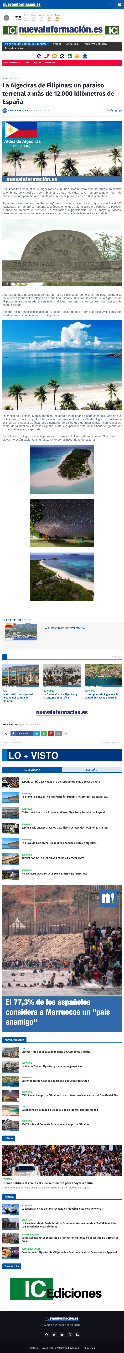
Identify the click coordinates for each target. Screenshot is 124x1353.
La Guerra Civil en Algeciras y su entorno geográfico (60, 696)
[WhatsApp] (120, 110)
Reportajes (50, 63)
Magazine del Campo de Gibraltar (25, 44)
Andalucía (72, 44)
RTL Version (89, 1348)
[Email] (58, 733)
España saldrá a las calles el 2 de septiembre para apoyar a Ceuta (61, 781)
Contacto (34, 1348)
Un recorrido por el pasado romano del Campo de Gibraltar (18, 698)
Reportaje (15, 78)
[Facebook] (111, 110)
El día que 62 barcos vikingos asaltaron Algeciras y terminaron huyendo (64, 812)
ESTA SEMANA (32, 769)
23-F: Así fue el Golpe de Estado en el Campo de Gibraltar (55, 1124)
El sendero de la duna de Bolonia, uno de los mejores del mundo (60, 1109)
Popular (56, 44)
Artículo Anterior (12, 742)
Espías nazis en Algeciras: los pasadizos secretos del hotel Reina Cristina (65, 827)
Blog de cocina (14, 48)
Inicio (5, 78)
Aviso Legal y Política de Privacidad (60, 1348)
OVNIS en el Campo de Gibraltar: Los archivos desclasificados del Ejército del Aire (70, 1095)
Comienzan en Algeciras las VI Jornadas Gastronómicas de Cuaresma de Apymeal (69, 1252)
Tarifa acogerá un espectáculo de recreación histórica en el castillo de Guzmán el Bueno (70, 1239)
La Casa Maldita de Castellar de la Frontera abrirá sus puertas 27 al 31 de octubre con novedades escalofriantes (69, 1225)
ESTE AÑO (91, 769)
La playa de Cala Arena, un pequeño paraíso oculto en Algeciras (59, 843)
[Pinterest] (51, 733)
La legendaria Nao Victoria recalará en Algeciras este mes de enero (61, 1208)
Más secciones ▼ (12, 63)
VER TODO (117, 657)
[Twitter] (116, 110)
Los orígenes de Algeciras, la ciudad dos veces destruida (101, 696)
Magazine (37, 63)
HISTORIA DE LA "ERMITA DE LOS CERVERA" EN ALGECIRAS (54, 873)
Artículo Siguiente (111, 742)
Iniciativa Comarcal (96, 44)
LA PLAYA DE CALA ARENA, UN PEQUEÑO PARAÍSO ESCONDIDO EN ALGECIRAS (65, 797)
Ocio (27, 63)
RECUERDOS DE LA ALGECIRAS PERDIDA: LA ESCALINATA (53, 858)
